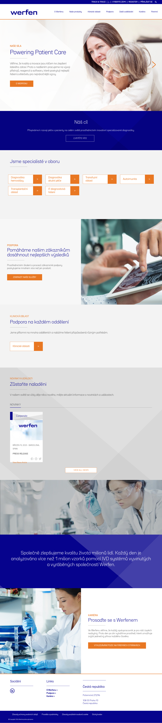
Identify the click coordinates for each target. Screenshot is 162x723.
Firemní (154, 12)
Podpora (109, 12)
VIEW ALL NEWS (81, 470)
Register (133, 2)
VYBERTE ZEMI (119, 2)
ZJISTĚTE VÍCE (80, 138)
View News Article (20, 462)
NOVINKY (15, 405)
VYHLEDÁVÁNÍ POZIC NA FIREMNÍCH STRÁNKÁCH (117, 645)
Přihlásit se (146, 2)
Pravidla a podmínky (50, 714)
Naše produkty (75, 12)
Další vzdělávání (126, 12)
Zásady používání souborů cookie (75, 714)
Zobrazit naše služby (24, 277)
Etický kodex (97, 714)
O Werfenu (58, 12)
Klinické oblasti (94, 12)
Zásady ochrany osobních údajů (25, 714)
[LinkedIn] (12, 691)
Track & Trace (98, 2)
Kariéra (142, 12)
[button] (154, 85)
